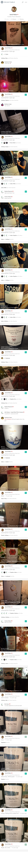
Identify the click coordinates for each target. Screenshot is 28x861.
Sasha (2, 498)
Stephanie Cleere (8, 62)
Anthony (3, 58)
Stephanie (8, 358)
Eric (15, 399)
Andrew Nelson (7, 196)
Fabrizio (7, 100)
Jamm (6, 663)
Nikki (14, 183)
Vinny (6, 362)
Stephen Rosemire (8, 191)
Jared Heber (8, 48)
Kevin (11, 142)
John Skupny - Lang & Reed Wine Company (13, 412)
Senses (6, 146)
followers (14, 19)
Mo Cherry (6, 704)
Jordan (7, 461)
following (22, 19)
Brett (14, 142)
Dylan (7, 54)
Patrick (2, 535)
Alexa (2, 576)
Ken (6, 403)
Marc (6, 58)
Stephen (15, 235)
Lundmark (8, 576)
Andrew (16, 613)
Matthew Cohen (7, 104)
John (6, 700)
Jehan (11, 183)
